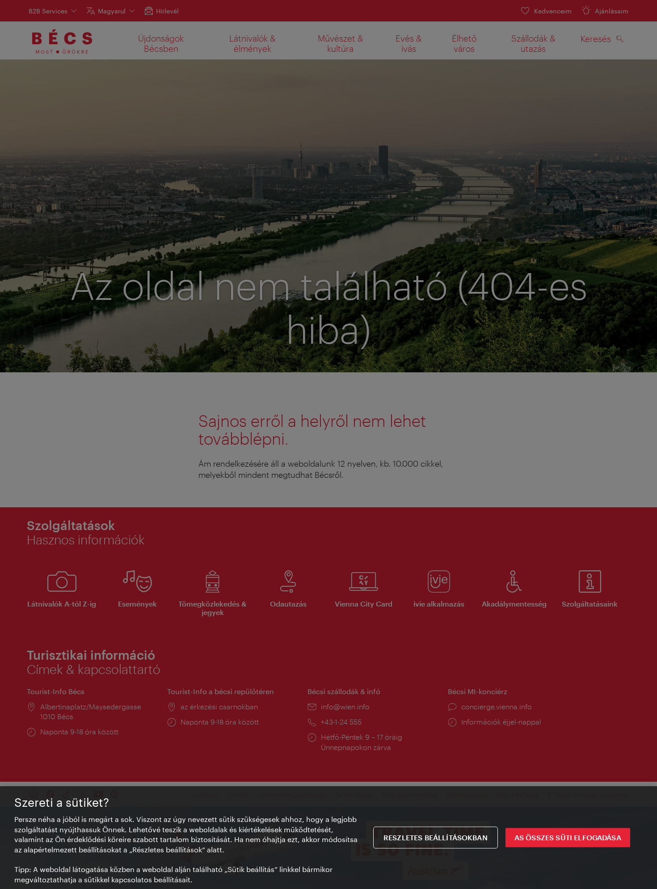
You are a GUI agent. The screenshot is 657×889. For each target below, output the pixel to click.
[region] (328, 837)
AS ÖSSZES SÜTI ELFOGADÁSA (567, 837)
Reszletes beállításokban (435, 837)
